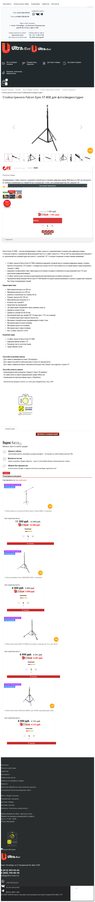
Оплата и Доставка (21, 4)
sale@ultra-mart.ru (38, 11)
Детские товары (7, 802)
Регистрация (81, 898)
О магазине (35, 4)
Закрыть (12, 191)
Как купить (7, 4)
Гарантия (45, 4)
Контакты (55, 4)
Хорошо (6, 473)
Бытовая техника (8, 805)
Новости (4, 784)
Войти (74, 898)
